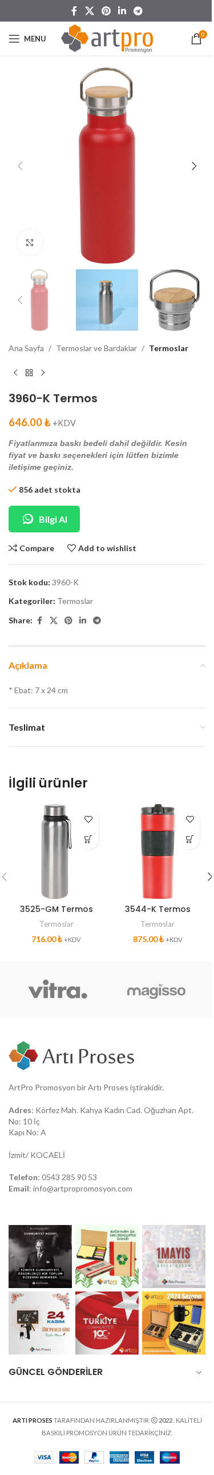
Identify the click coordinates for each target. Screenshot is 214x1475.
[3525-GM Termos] (56, 851)
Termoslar (168, 348)
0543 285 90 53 (69, 1177)
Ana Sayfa (26, 348)
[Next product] (43, 373)
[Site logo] (106, 38)
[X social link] (89, 10)
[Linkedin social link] (122, 10)
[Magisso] (156, 989)
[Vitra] (58, 989)
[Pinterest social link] (106, 10)
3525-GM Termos (56, 909)
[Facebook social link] (74, 10)
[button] (20, 166)
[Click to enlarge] (30, 242)
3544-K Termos (158, 909)
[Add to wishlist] (89, 820)
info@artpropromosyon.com (82, 1188)
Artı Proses (108, 1087)
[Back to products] (29, 373)
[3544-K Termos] (158, 851)
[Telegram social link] (138, 10)
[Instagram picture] (40, 1256)
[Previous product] (15, 373)
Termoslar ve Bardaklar (96, 348)
